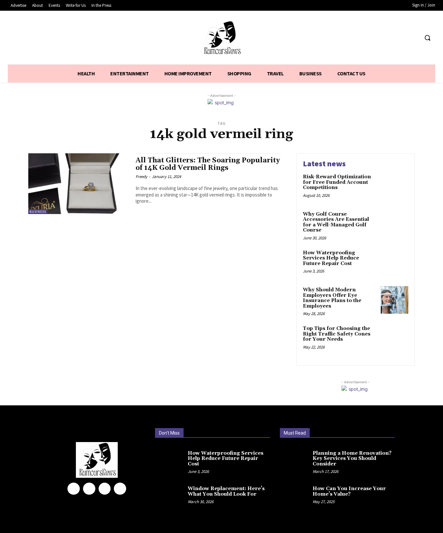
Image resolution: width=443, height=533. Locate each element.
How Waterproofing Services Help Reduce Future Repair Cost (331, 258)
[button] (427, 37)
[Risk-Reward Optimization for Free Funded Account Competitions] (394, 187)
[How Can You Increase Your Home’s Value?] (295, 495)
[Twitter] (401, 37)
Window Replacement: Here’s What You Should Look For (226, 491)
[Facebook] (389, 37)
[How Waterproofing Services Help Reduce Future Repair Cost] (394, 263)
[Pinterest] (105, 489)
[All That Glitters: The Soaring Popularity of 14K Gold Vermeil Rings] (78, 183)
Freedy (141, 176)
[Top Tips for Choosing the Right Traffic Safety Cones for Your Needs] (394, 338)
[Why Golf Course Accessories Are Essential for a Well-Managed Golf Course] (394, 224)
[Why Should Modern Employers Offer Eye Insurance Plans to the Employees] (394, 300)
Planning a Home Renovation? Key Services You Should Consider (352, 458)
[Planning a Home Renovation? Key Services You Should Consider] (295, 462)
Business (38, 211)
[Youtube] (413, 37)
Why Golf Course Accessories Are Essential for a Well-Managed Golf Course (336, 222)
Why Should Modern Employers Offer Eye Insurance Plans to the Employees (332, 298)
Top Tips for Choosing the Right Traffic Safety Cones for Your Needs (336, 333)
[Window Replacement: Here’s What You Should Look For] (171, 495)
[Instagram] (89, 489)
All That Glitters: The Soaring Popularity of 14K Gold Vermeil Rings (208, 164)
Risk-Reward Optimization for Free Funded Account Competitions (337, 182)
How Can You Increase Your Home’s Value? (349, 491)
